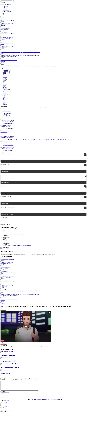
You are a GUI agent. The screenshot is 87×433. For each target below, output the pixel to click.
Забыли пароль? (7, 406)
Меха (4, 86)
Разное (4, 93)
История (5, 82)
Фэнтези (5, 99)
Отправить (3, 391)
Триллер (5, 96)
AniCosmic (9, 245)
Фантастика (5, 98)
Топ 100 (6, 6)
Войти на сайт (3, 411)
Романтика (5, 94)
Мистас (4, 245)
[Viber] (5, 344)
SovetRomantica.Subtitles (26, 245)
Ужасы (4, 97)
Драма (4, 80)
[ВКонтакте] (1, 344)
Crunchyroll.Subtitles (16, 245)
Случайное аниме (7, 113)
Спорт (4, 95)
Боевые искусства (7, 74)
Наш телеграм (4, 345)
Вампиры (5, 75)
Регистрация (6, 400)
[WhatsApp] (6, 344)
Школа (4, 101)
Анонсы (5, 104)
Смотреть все (4, 217)
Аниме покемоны (4, 203)
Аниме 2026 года (7, 70)
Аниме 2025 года (7, 71)
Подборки (5, 114)
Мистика (5, 87)
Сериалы (6, 9)
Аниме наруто (4, 192)
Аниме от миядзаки (5, 182)
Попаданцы (5, 90)
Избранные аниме (7, 111)
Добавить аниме (6, 115)
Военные (5, 77)
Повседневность (6, 89)
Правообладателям (7, 116)
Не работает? (3, 310)
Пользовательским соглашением (39, 399)
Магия (4, 85)
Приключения (6, 91)
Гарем (4, 78)
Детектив (5, 79)
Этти (4, 103)
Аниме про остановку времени (7, 214)
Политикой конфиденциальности (54, 399)
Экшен (4, 102)
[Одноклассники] (3, 344)
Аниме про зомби (4, 171)
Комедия (5, 83)
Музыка (4, 88)
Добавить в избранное (6, 248)
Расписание (6, 10)
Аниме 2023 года (7, 73)
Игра (4, 81)
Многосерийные (7, 11)
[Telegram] (8, 344)
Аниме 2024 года (7, 72)
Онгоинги (6, 7)
